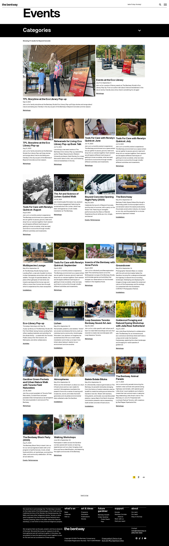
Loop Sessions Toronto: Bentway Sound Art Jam (98, 321)
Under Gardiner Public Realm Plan (104, 519)
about (134, 509)
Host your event (120, 521)
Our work (134, 512)
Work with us (119, 519)
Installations (120, 217)
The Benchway (124, 197)
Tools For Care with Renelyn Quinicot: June (100, 139)
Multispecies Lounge (34, 266)
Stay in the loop (136, 516)
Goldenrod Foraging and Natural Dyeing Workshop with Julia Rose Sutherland (130, 323)
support (119, 509)
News (66, 512)
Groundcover (123, 266)
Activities (26, 343)
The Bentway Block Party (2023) (36, 438)
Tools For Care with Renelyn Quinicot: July (131, 139)
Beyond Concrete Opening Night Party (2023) (99, 198)
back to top (84, 495)
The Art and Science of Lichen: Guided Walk (66, 195)
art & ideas (87, 509)
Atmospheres (61, 379)
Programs (84, 512)
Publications (85, 516)
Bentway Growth (103, 515)
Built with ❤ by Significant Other (113, 540)
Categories (37, 30)
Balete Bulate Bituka (96, 379)
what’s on (69, 509)
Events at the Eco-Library (109, 80)
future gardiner (103, 510)
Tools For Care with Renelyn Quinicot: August (38, 208)
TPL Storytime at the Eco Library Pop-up (45, 99)
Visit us (66, 516)
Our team (134, 514)
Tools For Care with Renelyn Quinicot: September (69, 264)
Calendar (67, 514)
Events (87, 220)
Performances (95, 220)
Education (84, 514)
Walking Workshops (65, 437)
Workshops (27, 110)
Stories (83, 519)
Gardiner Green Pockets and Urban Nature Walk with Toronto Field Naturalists (36, 383)
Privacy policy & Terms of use (112, 538)
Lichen (57, 323)
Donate (117, 512)
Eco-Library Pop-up (33, 323)
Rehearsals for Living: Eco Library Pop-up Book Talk (68, 142)
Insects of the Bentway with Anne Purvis (100, 263)
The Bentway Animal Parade (127, 377)
